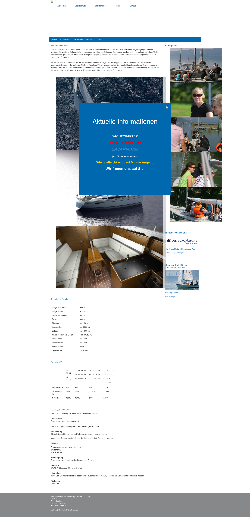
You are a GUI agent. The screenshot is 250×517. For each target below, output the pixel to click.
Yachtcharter (100, 5)
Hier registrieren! (172, 292)
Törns (117, 5)
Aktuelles (61, 5)
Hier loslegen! (170, 296)
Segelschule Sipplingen (61, 39)
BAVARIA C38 (125, 149)
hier (96, 413)
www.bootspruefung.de (175, 252)
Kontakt (132, 5)
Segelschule (80, 5)
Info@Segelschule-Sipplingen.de (66, 510)
